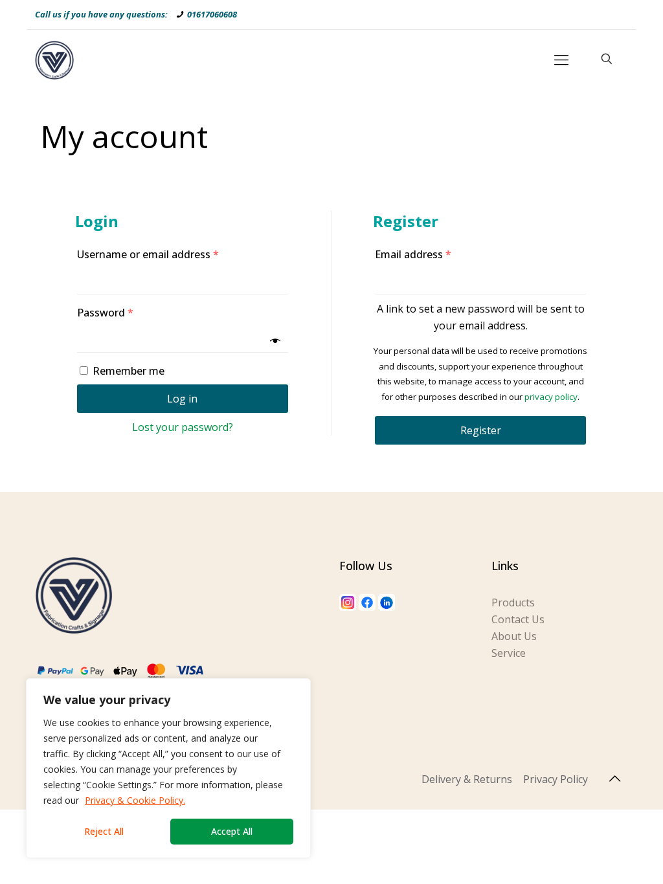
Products (513, 602)
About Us (514, 636)
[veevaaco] (54, 59)
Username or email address (148, 254)
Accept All (232, 831)
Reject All (104, 831)
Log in (182, 399)
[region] (168, 768)
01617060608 (212, 14)
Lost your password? (182, 427)
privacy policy (551, 397)
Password (105, 312)
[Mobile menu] (561, 59)
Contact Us (518, 619)
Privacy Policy (555, 779)
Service (508, 653)
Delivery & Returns (466, 779)
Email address (413, 254)
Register (480, 430)
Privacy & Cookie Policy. (135, 800)
